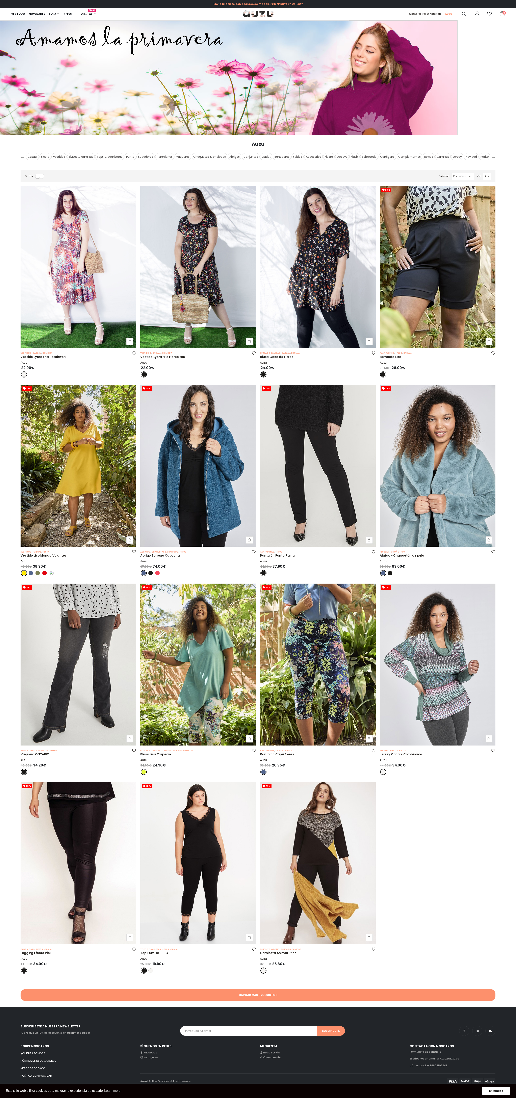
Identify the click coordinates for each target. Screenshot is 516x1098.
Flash (354, 157)
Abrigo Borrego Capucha (160, 555)
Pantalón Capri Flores (277, 754)
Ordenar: (444, 176)
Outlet (266, 157)
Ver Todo (18, 14)
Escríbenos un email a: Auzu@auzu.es (434, 1058)
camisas (167, 750)
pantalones (387, 353)
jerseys (384, 750)
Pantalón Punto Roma (277, 555)
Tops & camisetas (109, 157)
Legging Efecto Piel (35, 953)
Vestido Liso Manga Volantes (44, 555)
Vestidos (59, 157)
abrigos (145, 551)
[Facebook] (464, 1031)
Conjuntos (250, 157)
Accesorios (313, 157)
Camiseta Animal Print (278, 953)
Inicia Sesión (271, 1052)
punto (394, 750)
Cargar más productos (258, 995)
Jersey (457, 157)
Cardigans (387, 157)
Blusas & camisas (81, 157)
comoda (47, 353)
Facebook (150, 1052)
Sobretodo (369, 157)
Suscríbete (331, 1031)
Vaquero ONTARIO (35, 754)
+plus (398, 353)
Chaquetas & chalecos (209, 157)
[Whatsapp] (490, 1031)
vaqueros (51, 750)
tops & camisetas (183, 750)
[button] (464, 14)
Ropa (52, 14)
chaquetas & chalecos (165, 551)
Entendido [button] (496, 1090)
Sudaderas (145, 157)
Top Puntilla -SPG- (155, 953)
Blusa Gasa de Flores (276, 357)
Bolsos (428, 157)
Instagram (151, 1057)
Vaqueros (182, 157)
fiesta (46, 551)
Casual (32, 157)
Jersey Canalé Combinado (401, 754)
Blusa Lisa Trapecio (155, 754)
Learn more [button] (112, 1090)
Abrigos (234, 157)
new (403, 551)
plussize (385, 551)
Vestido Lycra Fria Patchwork (44, 357)
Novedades (37, 14)
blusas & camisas (270, 353)
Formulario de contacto (425, 1052)
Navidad (471, 157)
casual (37, 353)
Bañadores (282, 157)
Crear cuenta (272, 1057)
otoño (395, 551)
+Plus (68, 14)
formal (295, 353)
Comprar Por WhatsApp (425, 14)
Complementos (409, 157)
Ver (479, 176)
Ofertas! (88, 13)
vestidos (26, 353)
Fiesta (45, 157)
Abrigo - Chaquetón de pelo (402, 555)
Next (493, 157)
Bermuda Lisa (390, 357)
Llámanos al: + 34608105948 (428, 1065)
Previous (23, 157)
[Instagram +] (477, 1031)
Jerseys (342, 157)
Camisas (443, 157)
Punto (130, 157)
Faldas (297, 157)
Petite (485, 157)
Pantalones (165, 157)
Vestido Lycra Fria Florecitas (162, 357)
